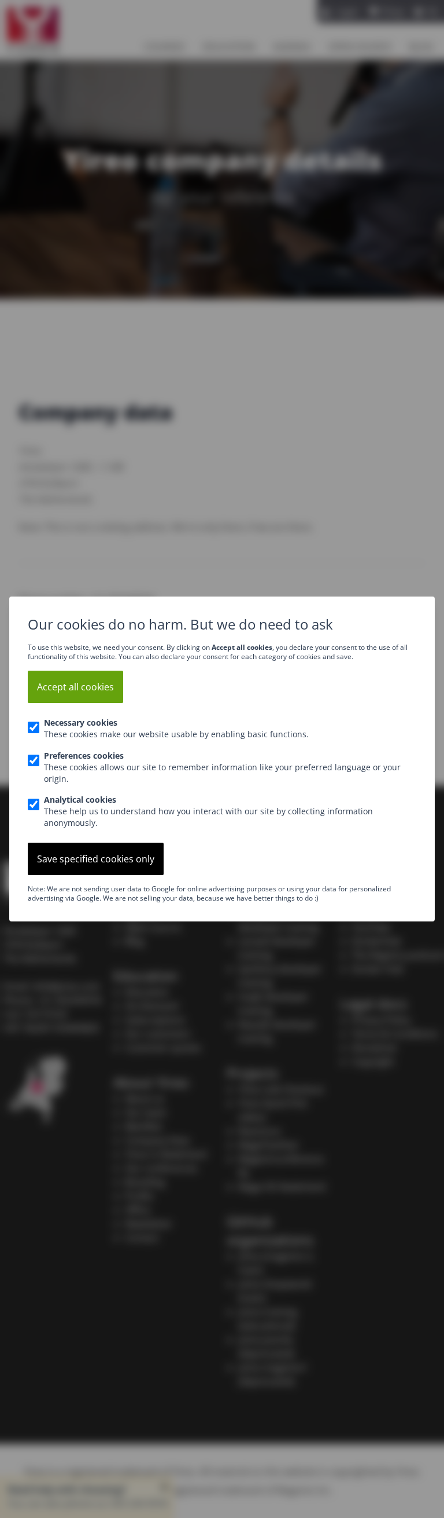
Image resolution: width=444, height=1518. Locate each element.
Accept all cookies (75, 687)
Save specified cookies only (95, 859)
